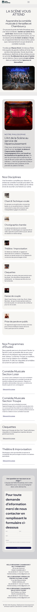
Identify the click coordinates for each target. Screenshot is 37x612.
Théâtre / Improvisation (16, 248)
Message (7, 540)
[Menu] (28, 2)
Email (20, 531)
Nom (7, 531)
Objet (7, 535)
